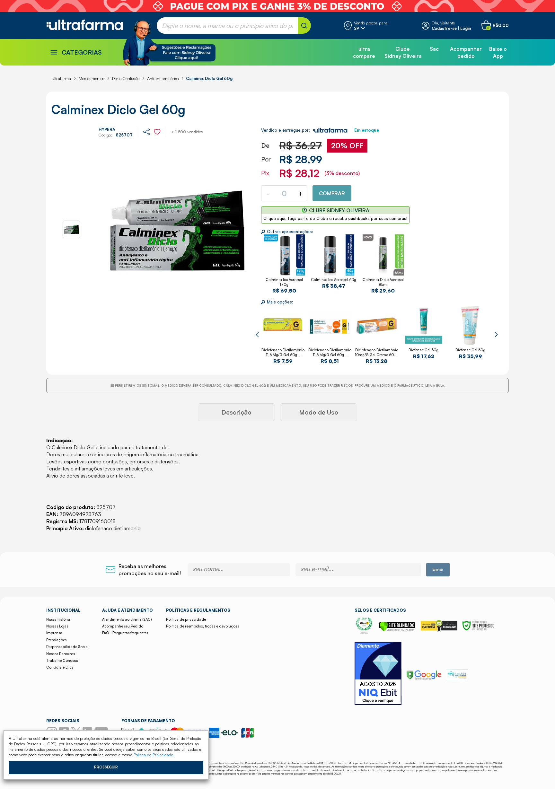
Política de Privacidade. (154, 754)
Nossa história (58, 619)
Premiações (56, 640)
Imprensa (54, 633)
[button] (257, 335)
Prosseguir (106, 767)
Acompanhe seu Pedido (122, 626)
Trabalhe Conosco (62, 660)
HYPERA (107, 129)
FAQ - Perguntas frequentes (125, 633)
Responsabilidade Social (67, 646)
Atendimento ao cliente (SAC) (127, 619)
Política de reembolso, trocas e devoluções (202, 626)
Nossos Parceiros (60, 654)
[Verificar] (397, 630)
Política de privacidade (186, 619)
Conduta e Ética (60, 667)
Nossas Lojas (57, 626)
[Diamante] (378, 674)
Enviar (438, 569)
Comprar (332, 193)
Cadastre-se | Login (451, 28)
